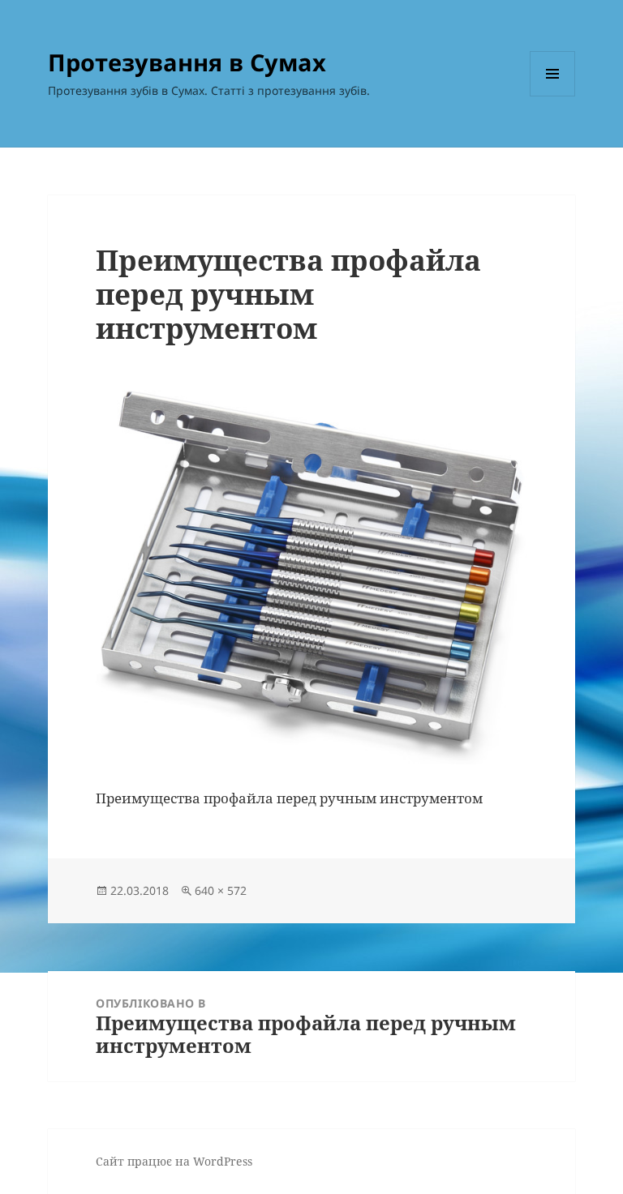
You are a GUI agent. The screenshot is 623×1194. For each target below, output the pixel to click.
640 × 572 (221, 890)
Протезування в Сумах (187, 62)
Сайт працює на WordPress (174, 1161)
